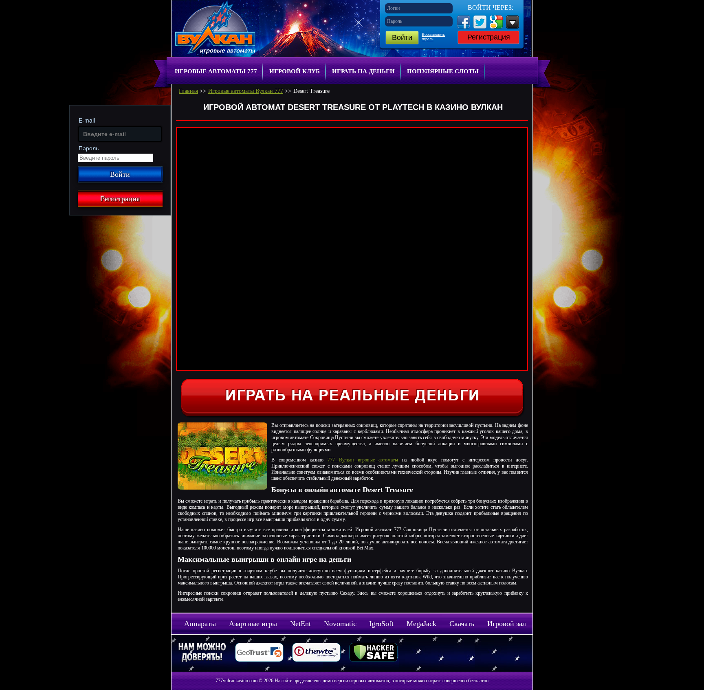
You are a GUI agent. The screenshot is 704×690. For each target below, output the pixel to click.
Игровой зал (506, 624)
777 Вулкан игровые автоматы (363, 460)
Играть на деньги (363, 71)
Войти (402, 37)
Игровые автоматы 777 (216, 71)
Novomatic (340, 624)
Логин (393, 8)
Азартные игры (253, 624)
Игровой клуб (294, 71)
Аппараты (200, 624)
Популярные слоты (443, 71)
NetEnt (300, 624)
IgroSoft (381, 624)
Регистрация (488, 37)
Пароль (394, 21)
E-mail (87, 120)
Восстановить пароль (433, 36)
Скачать (461, 624)
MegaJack (421, 624)
